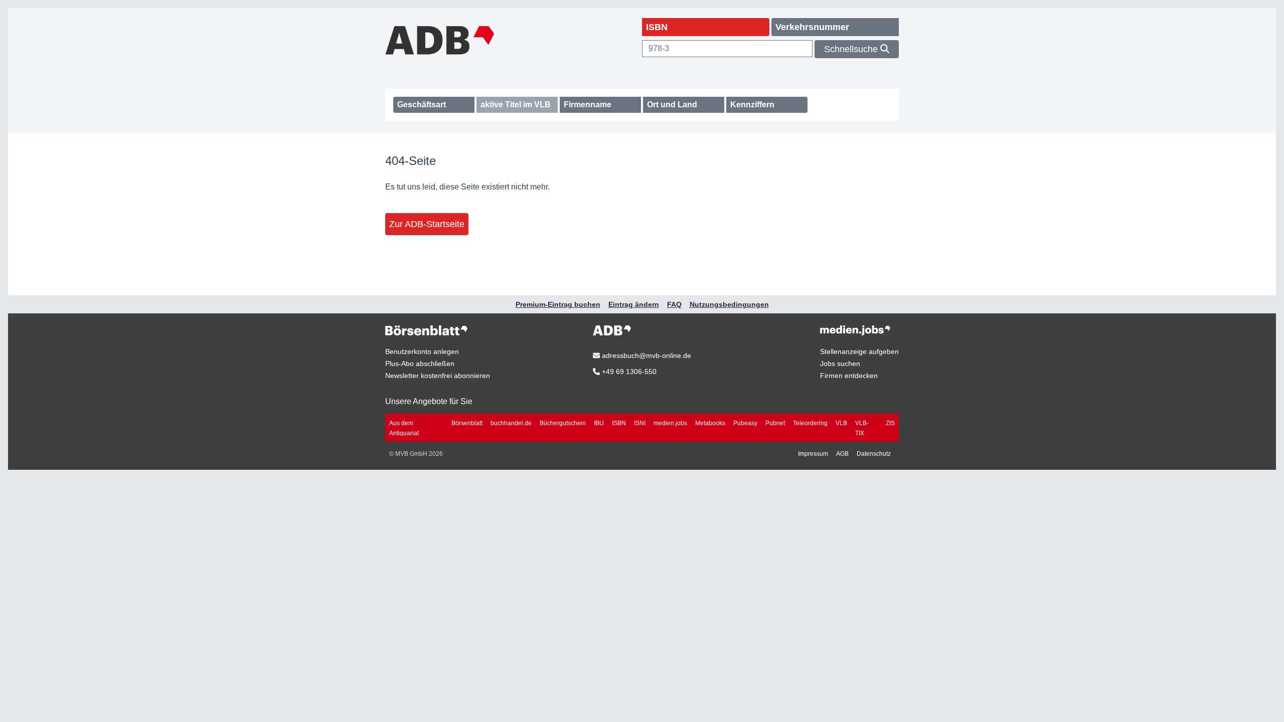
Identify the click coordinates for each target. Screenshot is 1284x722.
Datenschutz (874, 453)
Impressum (813, 453)
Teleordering (810, 423)
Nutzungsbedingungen (729, 304)
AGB (842, 453)
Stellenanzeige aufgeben (859, 351)
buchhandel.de (511, 423)
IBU (599, 423)
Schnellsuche (852, 49)
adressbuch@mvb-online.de (645, 355)
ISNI (640, 423)
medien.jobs (670, 423)
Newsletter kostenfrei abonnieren (437, 376)
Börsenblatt (467, 423)
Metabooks (710, 423)
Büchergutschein (563, 423)
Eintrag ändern (633, 304)
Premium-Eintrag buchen (558, 304)
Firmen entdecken (849, 376)
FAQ (674, 304)
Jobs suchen (840, 363)
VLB (841, 423)
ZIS (890, 423)
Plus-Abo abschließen (419, 363)
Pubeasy (745, 423)
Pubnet (775, 423)
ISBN (619, 423)
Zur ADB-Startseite (426, 224)
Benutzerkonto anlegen (422, 351)
